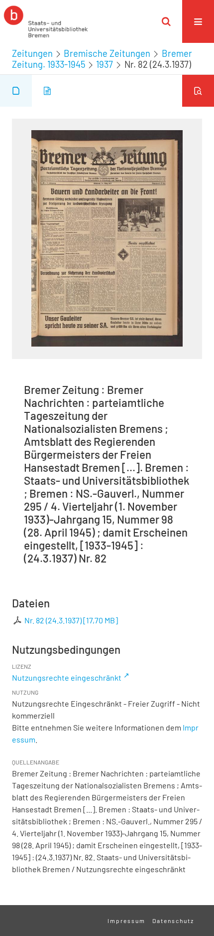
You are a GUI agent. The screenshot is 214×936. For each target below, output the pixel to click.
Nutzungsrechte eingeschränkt (66, 677)
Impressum (126, 920)
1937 (104, 64)
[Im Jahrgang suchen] (198, 91)
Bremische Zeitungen (107, 53)
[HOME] (46, 21)
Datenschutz (173, 920)
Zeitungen (32, 53)
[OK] (166, 21)
